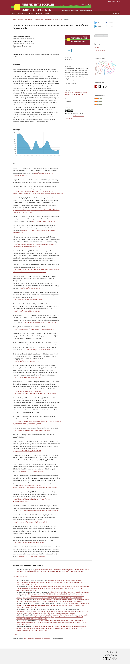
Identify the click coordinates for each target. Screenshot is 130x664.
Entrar (118, 1)
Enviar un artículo (101, 36)
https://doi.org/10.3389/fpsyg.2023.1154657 (27, 451)
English (97, 47)
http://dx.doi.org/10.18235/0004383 (43, 221)
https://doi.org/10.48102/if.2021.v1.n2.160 (26, 311)
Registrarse (111, 1)
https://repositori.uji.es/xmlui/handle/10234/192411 (29, 542)
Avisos (47, 13)
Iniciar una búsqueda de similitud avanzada (37, 639)
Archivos (39, 13)
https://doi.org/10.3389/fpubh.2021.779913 (26, 361)
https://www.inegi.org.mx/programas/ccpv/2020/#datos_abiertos (34, 329)
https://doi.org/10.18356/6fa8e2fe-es (32, 471)
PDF (69, 50)
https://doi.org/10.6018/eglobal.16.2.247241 (27, 391)
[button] (100, 22)
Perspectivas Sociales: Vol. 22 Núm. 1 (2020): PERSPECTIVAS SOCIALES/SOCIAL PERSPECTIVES (53, 571)
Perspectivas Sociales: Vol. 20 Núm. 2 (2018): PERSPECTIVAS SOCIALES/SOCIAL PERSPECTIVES (52, 598)
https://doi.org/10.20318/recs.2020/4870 (40, 350)
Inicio (13, 13)
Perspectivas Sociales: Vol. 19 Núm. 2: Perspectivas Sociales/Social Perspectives (57, 594)
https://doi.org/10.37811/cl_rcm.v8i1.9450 (31, 556)
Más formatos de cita (72, 83)
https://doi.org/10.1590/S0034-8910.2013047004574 (39, 322)
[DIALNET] (103, 88)
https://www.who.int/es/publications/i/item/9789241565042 (32, 430)
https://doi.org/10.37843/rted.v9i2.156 (31, 288)
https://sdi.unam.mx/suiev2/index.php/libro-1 (27, 377)
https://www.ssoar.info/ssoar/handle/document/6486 (30, 522)
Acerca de (21, 13)
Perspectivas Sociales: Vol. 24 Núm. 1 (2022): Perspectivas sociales (54, 613)
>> (20, 634)
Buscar (116, 13)
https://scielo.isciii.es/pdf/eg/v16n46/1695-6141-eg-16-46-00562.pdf (34, 394)
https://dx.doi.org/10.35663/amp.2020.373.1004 (28, 299)
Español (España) (100, 50)
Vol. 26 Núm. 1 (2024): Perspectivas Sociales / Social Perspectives (43, 20)
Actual (31, 13)
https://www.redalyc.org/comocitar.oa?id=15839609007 (40, 510)
